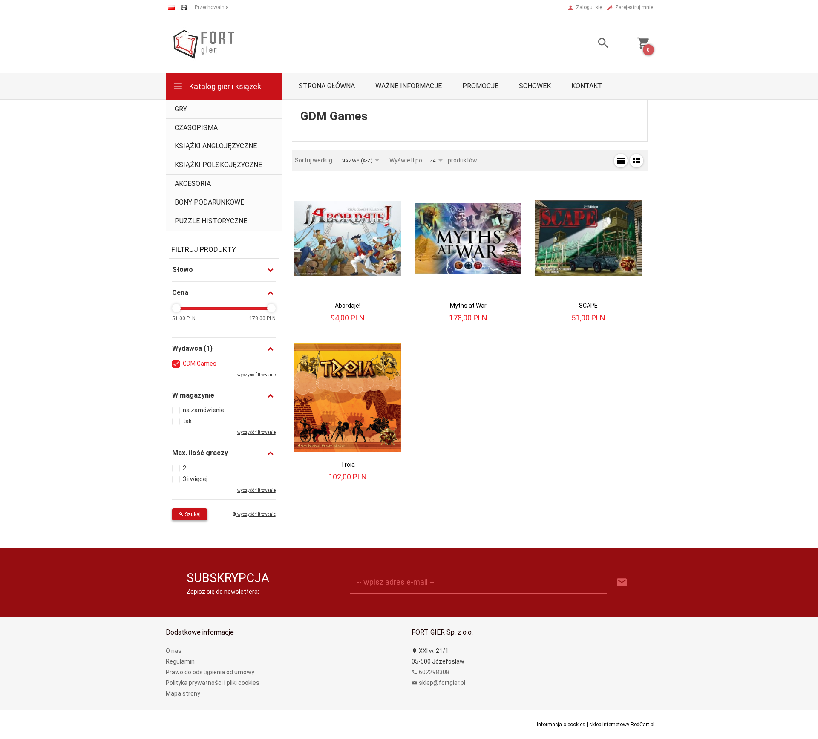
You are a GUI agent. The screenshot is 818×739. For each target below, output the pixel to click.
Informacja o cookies (561, 724)
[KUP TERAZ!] (387, 212)
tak (187, 421)
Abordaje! (347, 305)
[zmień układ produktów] (621, 160)
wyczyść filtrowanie (256, 514)
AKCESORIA (193, 183)
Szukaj (192, 514)
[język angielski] (184, 7)
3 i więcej (195, 479)
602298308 (433, 672)
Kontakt (586, 86)
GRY (181, 109)
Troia (348, 464)
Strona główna (327, 86)
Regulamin (180, 661)
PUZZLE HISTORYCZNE (211, 221)
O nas (173, 650)
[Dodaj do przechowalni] (388, 187)
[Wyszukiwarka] (593, 44)
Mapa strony (183, 693)
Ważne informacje (408, 86)
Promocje (480, 86)
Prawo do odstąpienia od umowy (210, 672)
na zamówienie (203, 410)
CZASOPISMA (196, 128)
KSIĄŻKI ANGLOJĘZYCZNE (216, 146)
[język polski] (171, 7)
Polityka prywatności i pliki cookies (212, 682)
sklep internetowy (609, 724)
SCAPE (588, 305)
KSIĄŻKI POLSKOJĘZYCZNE (218, 165)
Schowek (535, 86)
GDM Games (199, 363)
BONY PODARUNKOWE (209, 202)
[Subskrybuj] (622, 583)
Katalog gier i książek (224, 86)
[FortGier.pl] (204, 43)
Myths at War (468, 305)
